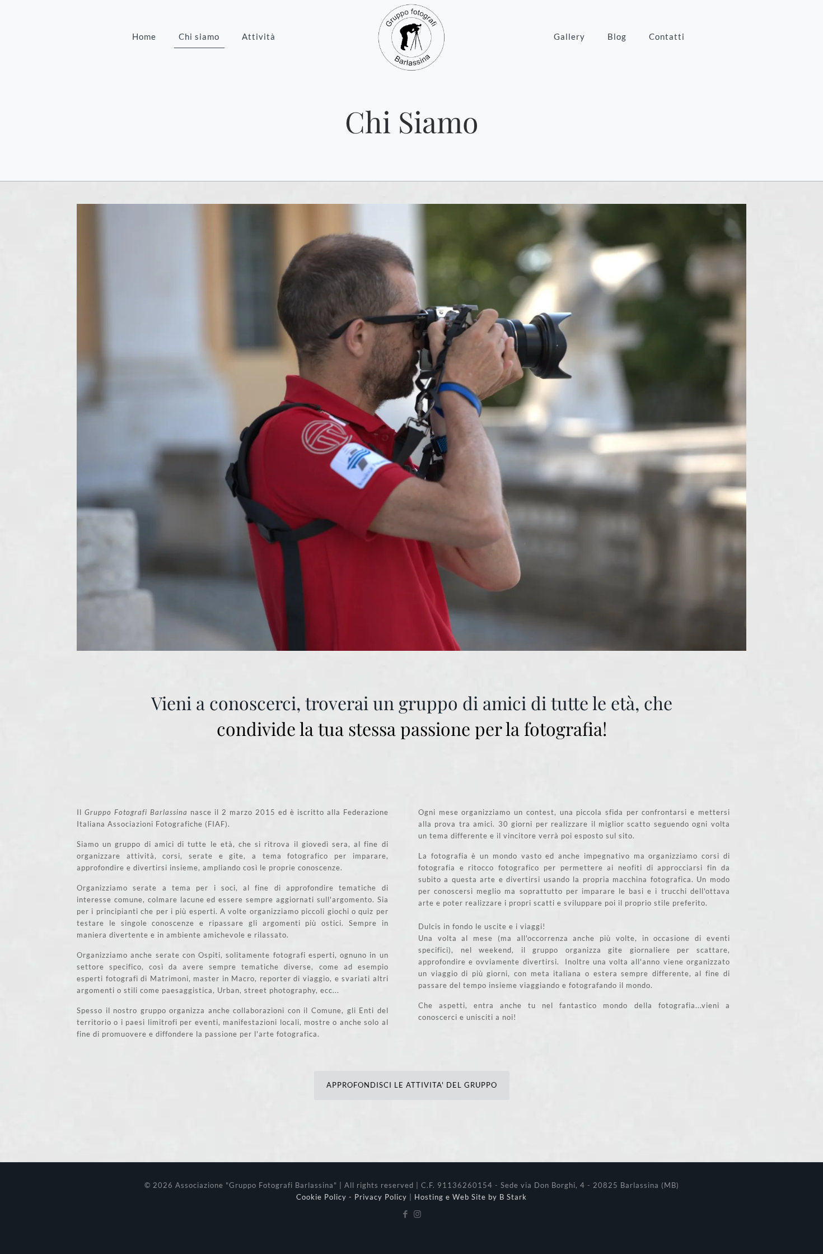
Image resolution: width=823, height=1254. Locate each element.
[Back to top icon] (769, 1231)
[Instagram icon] (417, 1214)
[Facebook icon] (405, 1214)
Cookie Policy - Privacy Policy (351, 1196)
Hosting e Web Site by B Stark (470, 1196)
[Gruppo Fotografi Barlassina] (411, 36)
